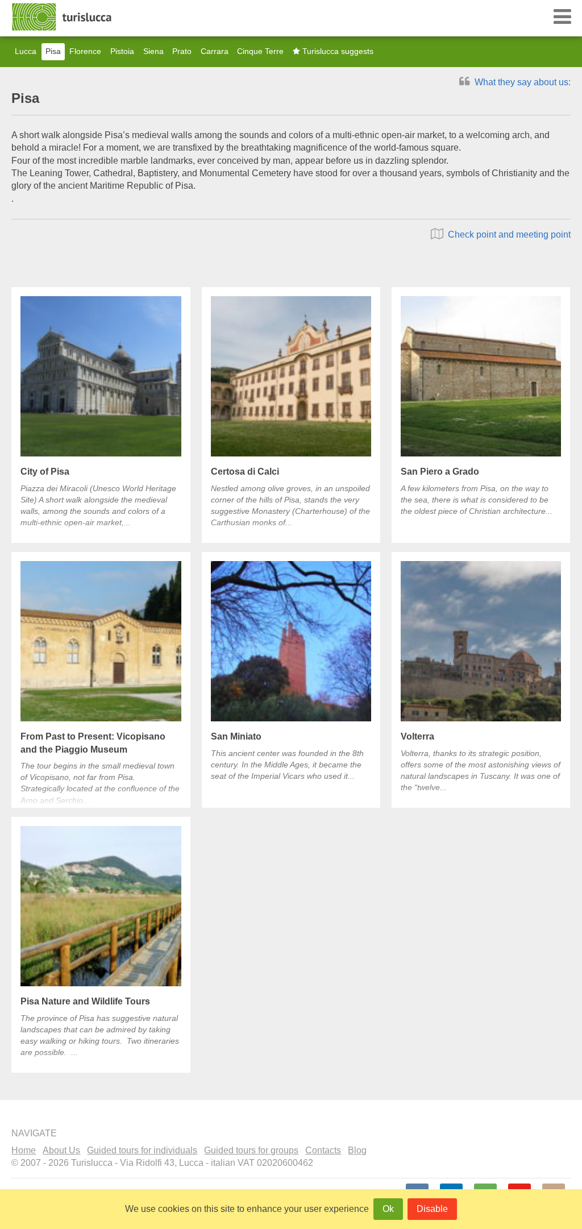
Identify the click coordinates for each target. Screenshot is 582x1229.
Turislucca (62, 17)
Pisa (53, 51)
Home (23, 1150)
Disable (432, 1209)
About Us (61, 1150)
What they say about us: (521, 82)
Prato (182, 51)
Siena (153, 51)
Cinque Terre (260, 51)
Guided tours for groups (251, 1150)
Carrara (214, 51)
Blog (357, 1150)
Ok (388, 1209)
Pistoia (122, 51)
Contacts (323, 1150)
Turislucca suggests (336, 51)
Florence (85, 51)
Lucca (25, 51)
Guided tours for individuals (142, 1150)
